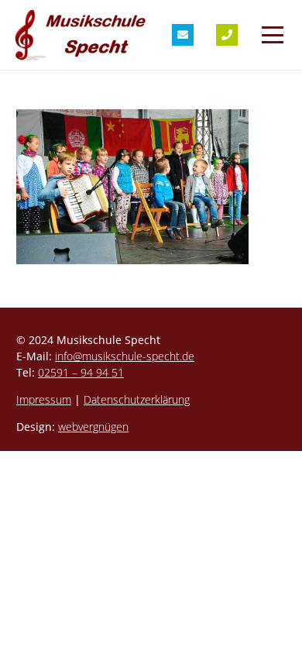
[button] (272, 35)
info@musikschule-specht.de (124, 356)
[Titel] (183, 35)
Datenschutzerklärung (137, 399)
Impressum (43, 399)
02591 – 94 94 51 (81, 372)
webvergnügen (93, 426)
